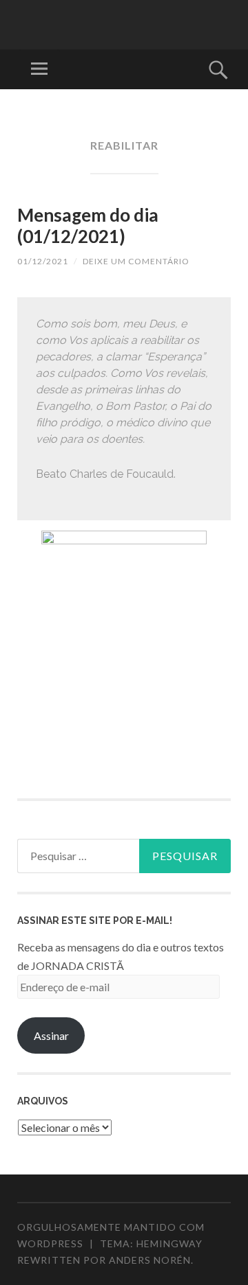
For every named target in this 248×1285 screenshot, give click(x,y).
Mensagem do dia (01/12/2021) (87, 225)
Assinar (51, 1035)
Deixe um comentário (136, 261)
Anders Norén (150, 1260)
